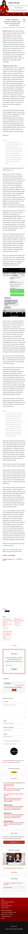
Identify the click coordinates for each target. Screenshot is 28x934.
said (7, 135)
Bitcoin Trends (4, 903)
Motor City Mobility (18, 929)
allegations (10, 218)
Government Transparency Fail (8, 912)
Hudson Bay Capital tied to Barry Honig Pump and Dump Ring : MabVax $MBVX (13, 800)
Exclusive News (5, 907)
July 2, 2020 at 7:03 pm (19, 685)
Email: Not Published (8, 727)
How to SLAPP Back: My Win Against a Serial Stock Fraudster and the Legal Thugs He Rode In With (14, 808)
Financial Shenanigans (6, 910)
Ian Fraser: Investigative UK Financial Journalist (13, 883)
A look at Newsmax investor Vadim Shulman (13, 794)
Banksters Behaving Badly (7, 902)
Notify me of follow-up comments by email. (12, 740)
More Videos (14, 872)
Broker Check (6, 528)
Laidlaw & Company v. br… (9, 559)
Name (4, 720)
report (7, 87)
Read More (13, 842)
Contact (3, 918)
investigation (8, 33)
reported (20, 212)
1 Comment (14, 645)
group (4, 473)
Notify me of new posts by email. (11, 743)
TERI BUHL (14, 3)
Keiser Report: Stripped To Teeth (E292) (13, 868)
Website (5, 734)
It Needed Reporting (6, 916)
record (11, 170)
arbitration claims (11, 514)
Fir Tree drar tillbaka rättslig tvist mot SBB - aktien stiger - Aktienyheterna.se (14, 784)
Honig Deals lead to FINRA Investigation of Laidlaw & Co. (19, 620)
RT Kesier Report (8, 887)
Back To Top (14, 926)
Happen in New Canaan (7, 914)
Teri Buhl (19, 559)
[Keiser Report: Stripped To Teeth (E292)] (14, 859)
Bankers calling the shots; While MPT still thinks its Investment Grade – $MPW (14, 824)
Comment (5, 701)
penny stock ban (16, 181)
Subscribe (14, 669)
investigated (19, 489)
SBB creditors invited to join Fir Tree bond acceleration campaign (14, 789)
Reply (14, 690)
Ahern (9, 110)
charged (10, 178)
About (2, 900)
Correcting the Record (6, 905)
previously (14, 212)
